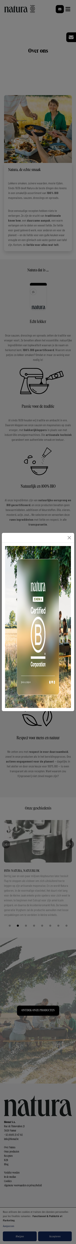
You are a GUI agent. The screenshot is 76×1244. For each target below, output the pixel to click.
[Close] (69, 537)
